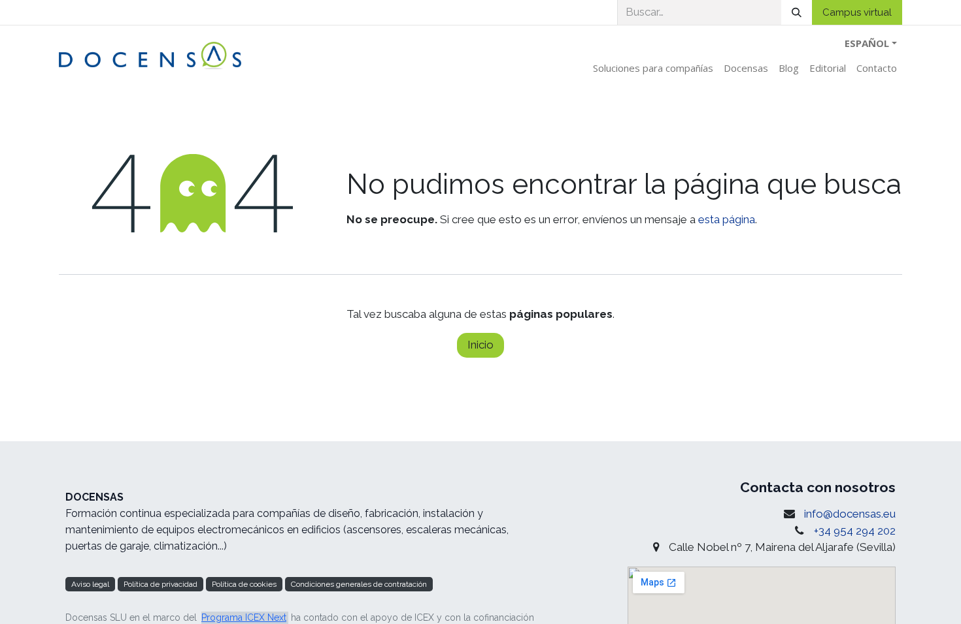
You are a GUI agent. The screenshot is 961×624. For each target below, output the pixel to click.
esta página (726, 219)
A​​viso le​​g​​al (90, 584)
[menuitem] (653, 68)
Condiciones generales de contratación (359, 584)
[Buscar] (796, 12)
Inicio (480, 344)
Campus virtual (857, 12)
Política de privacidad (160, 584)
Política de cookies (244, 584)
